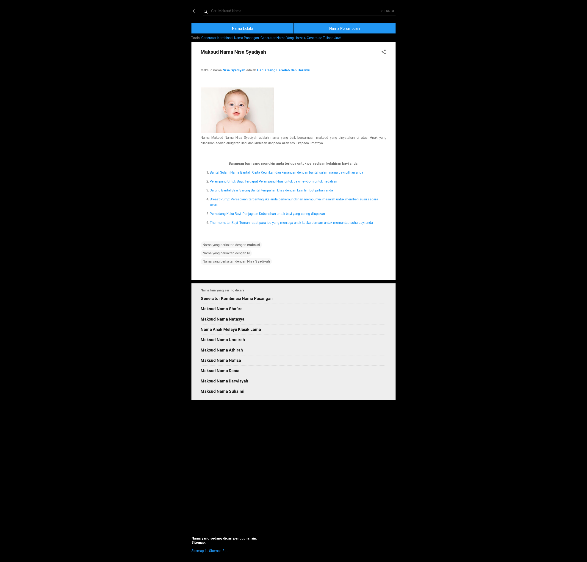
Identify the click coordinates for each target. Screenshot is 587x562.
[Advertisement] (293, 470)
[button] (383, 52)
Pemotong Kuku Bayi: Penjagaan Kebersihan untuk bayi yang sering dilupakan (267, 214)
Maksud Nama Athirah (222, 350)
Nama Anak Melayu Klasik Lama (231, 329)
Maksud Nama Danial (221, 370)
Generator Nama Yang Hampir (282, 38)
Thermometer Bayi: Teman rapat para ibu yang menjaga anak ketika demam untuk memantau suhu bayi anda (291, 223)
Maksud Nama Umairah (223, 339)
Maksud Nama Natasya (222, 319)
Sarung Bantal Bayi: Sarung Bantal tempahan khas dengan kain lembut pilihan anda (271, 190)
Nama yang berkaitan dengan (231, 245)
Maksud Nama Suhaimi (222, 391)
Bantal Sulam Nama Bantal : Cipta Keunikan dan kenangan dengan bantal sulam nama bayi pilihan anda (286, 172)
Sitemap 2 (216, 551)
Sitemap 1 (199, 551)
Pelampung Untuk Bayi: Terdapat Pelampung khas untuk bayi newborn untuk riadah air (274, 181)
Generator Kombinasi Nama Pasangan (230, 38)
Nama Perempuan (344, 28)
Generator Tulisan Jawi (324, 38)
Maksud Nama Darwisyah (224, 381)
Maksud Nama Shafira (222, 308)
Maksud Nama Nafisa (221, 360)
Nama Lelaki (242, 28)
